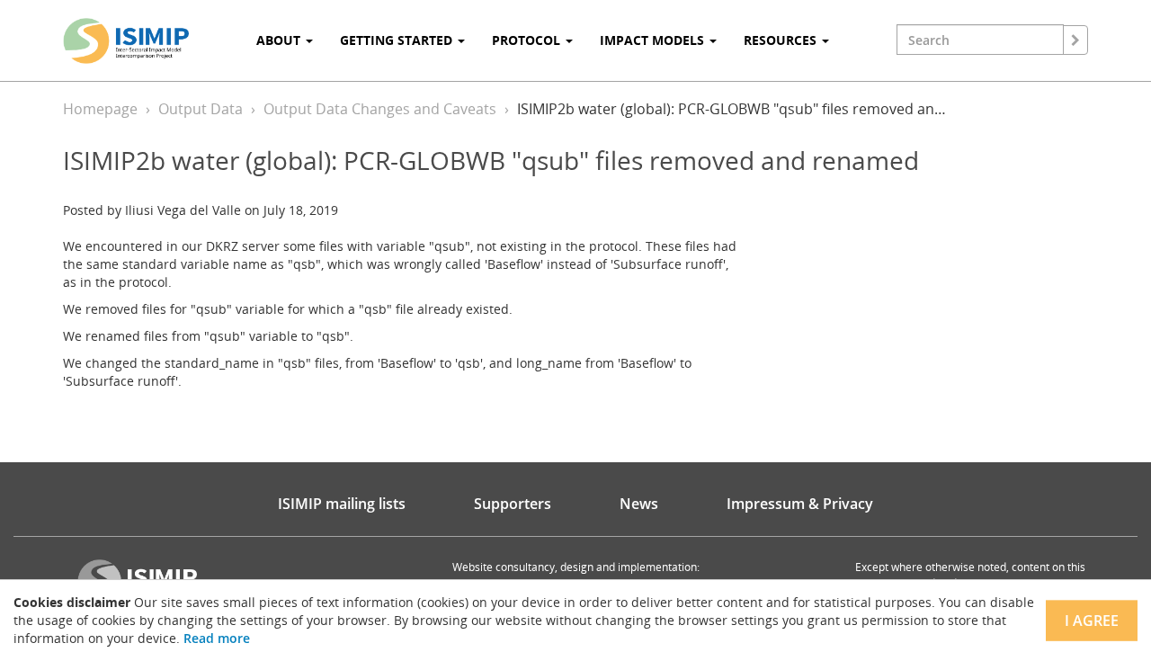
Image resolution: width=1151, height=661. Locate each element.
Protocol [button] (528, 40)
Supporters (512, 504)
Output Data (200, 109)
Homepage (100, 109)
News (639, 504)
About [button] (280, 40)
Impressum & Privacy (800, 504)
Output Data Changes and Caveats (379, 109)
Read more (216, 638)
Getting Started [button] (398, 40)
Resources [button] (782, 40)
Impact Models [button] (654, 40)
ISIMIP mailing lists (342, 504)
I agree (1092, 620)
